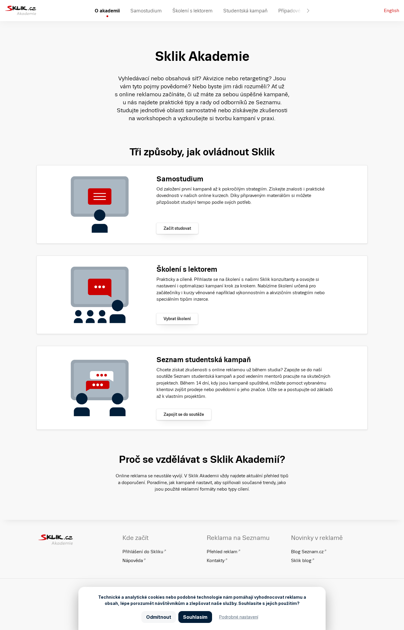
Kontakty (215, 560)
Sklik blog (301, 560)
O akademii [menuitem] (107, 10)
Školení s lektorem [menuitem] (192, 10)
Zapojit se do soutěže (184, 414)
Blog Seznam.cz (307, 551)
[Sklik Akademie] (20, 10)
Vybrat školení (177, 318)
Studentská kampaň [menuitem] (245, 10)
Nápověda (132, 560)
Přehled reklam (222, 551)
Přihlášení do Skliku (142, 551)
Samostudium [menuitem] (146, 10)
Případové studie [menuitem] (296, 10)
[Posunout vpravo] (308, 10)
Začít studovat (177, 228)
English (391, 10)
